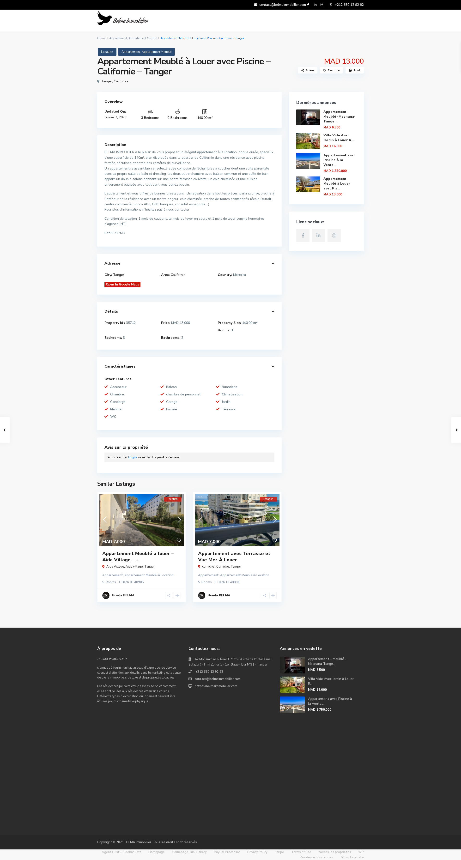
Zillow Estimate (352, 857)
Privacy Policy (257, 852)
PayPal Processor (227, 852)
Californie (121, 81)
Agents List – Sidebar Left (121, 852)
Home (101, 38)
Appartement (118, 38)
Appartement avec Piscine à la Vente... (339, 160)
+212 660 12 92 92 (209, 672)
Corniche (222, 566)
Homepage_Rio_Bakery (189, 852)
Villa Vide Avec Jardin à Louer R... (338, 137)
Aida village (134, 566)
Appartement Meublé (142, 38)
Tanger (106, 81)
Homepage (156, 852)
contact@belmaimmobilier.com (218, 679)
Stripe (279, 852)
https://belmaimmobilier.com (216, 686)
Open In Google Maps (122, 284)
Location (107, 52)
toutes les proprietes (334, 852)
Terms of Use (301, 852)
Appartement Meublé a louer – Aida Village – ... (138, 556)
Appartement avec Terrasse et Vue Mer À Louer (234, 556)
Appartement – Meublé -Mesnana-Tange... (339, 116)
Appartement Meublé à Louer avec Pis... (336, 183)
